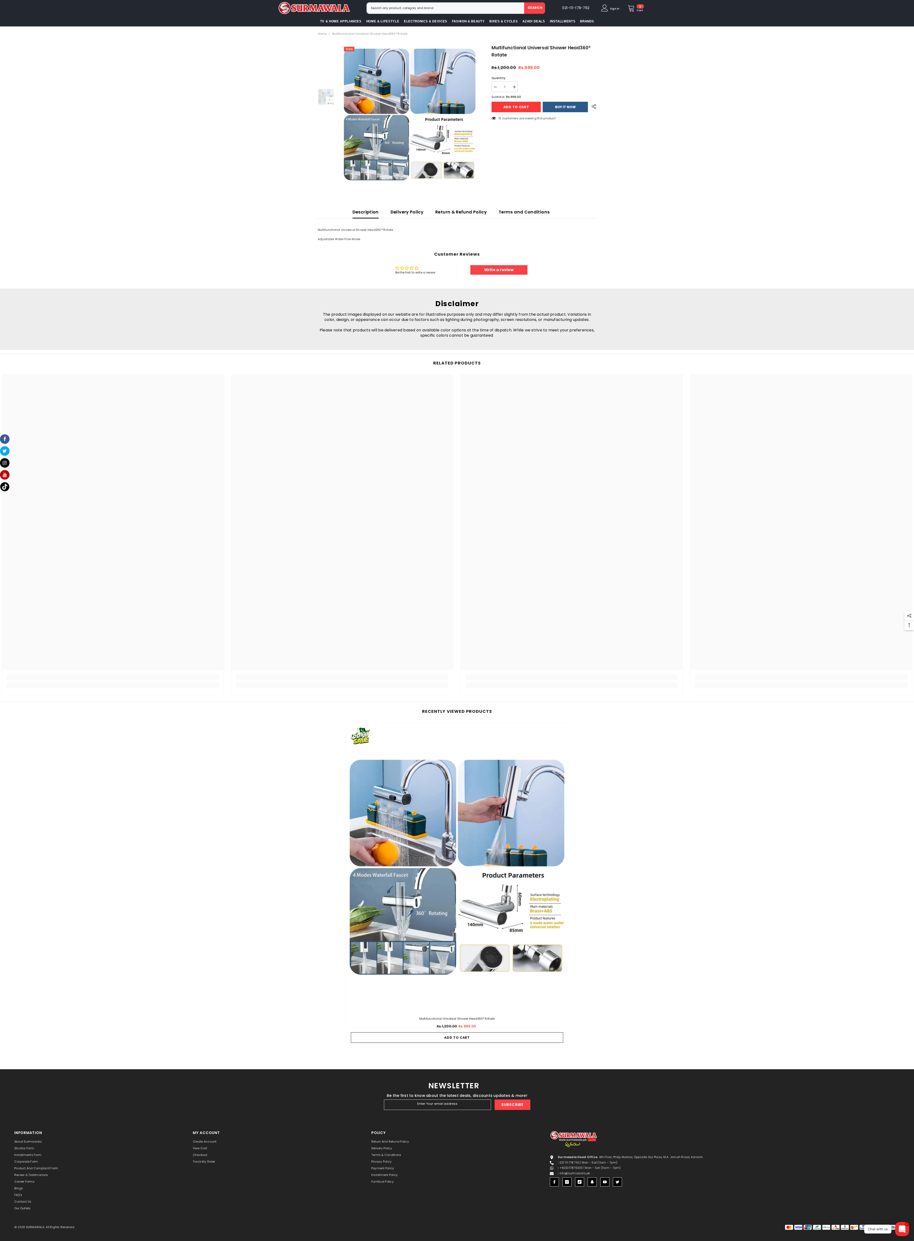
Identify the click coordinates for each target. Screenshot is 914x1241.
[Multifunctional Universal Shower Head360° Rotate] (457, 867)
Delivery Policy (407, 212)
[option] (409, 114)
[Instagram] (566, 1181)
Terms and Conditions (524, 212)
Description (366, 212)
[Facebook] (554, 1181)
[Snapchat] (592, 1181)
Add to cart (517, 107)
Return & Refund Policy (461, 212)
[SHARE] (592, 106)
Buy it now (565, 107)
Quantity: (499, 78)
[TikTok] (579, 1181)
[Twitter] (617, 1181)
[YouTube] (604, 1181)
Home (322, 34)
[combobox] (445, 8)
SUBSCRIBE (512, 1104)
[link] (113, 677)
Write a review (499, 270)
